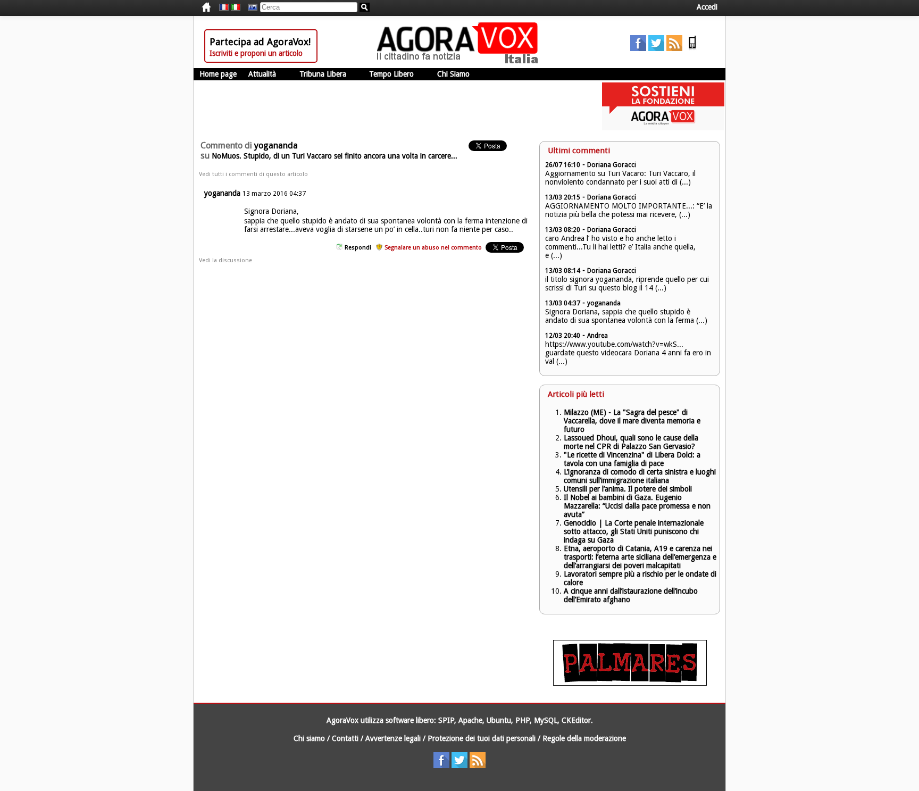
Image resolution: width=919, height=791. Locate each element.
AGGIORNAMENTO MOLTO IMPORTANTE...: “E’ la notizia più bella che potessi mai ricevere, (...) (628, 210)
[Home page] (460, 61)
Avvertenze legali (393, 738)
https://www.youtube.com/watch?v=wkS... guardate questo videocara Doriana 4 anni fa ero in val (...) (628, 352)
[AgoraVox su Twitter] (656, 48)
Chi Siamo (453, 74)
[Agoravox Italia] (235, 7)
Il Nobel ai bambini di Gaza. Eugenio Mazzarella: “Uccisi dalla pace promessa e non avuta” (637, 506)
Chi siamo (309, 738)
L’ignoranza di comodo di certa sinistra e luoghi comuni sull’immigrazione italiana (640, 476)
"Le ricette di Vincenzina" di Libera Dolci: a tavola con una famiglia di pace (632, 459)
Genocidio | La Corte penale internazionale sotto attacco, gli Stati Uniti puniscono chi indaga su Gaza (634, 531)
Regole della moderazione (584, 738)
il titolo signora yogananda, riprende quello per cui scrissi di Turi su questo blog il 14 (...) (627, 283)
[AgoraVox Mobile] (692, 48)
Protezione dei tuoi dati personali (482, 738)
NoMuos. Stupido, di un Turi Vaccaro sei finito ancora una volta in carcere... (334, 156)
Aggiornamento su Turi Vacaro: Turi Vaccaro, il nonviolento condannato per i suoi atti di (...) (620, 177)
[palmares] (630, 683)
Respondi (358, 247)
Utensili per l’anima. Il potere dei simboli (628, 489)
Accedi (707, 7)
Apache (470, 720)
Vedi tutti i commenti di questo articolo (253, 174)
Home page (218, 74)
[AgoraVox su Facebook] (638, 48)
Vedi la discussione (225, 260)
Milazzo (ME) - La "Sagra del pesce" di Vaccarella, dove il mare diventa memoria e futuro (632, 421)
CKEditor (576, 720)
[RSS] (674, 48)
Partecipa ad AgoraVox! (260, 41)
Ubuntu (499, 720)
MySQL (545, 720)
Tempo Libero (391, 74)
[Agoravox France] (224, 7)
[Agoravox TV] (250, 7)
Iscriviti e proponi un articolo (256, 53)
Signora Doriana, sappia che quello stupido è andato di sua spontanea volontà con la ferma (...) (626, 315)
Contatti (345, 738)
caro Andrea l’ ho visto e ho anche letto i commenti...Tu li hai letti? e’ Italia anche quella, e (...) (620, 247)
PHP (522, 720)
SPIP (446, 720)
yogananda (222, 193)
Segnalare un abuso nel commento (433, 247)
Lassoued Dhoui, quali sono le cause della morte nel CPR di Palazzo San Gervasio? (631, 442)
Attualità (262, 74)
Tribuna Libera (322, 74)
